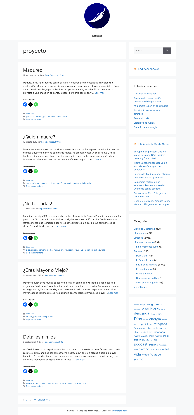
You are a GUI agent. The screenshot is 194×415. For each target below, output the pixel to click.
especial (143, 324)
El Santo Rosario (144, 260)
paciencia (30, 116)
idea (136, 332)
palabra (39, 116)
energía (34, 250)
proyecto (52, 116)
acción (136, 305)
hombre (42, 250)
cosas (48, 383)
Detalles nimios (39, 337)
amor (28, 183)
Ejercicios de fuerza (144, 122)
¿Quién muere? (39, 137)
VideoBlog (139, 287)
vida (89, 183)
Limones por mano (144, 242)
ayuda (42, 383)
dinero (55, 383)
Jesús (143, 332)
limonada (159, 332)
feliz (150, 324)
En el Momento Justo (147, 246)
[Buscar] (167, 50)
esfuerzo (35, 183)
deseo (153, 314)
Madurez (32, 70)
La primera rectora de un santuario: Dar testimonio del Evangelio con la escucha (149, 185)
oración (137, 340)
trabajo (83, 183)
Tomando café (141, 118)
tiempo (90, 250)
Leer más (100, 93)
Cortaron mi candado (145, 93)
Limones (30, 113)
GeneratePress (120, 410)
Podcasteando (144, 269)
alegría (143, 305)
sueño (76, 183)
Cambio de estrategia (145, 127)
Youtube (155, 354)
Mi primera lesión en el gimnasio (151, 106)
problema (153, 345)
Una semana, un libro (147, 278)
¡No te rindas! (37, 203)
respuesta (72, 250)
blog (153, 308)
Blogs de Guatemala (144, 228)
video (145, 354)
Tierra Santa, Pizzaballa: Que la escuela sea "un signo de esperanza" (150, 166)
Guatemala (140, 328)
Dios (28, 250)
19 (34, 399)
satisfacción (62, 116)
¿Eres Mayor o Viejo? (45, 270)
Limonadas (140, 233)
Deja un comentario (34, 119)
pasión (60, 183)
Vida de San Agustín (147, 282)
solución (82, 250)
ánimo (138, 359)
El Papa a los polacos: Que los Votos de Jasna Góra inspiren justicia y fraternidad (150, 155)
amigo (29, 383)
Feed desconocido (148, 69)
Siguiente (44, 399)
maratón (144, 336)
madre (49, 250)
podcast (140, 344)
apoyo (35, 383)
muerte (44, 183)
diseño (145, 320)
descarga (141, 313)
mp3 (151, 336)
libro (149, 332)
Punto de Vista (144, 273)
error (135, 324)
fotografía (160, 324)
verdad (164, 349)
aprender (137, 309)
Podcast (138, 251)
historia (151, 328)
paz (44, 116)
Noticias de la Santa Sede (153, 144)
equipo (164, 320)
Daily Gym (97, 35)
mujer (55, 250)
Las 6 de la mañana (146, 264)
